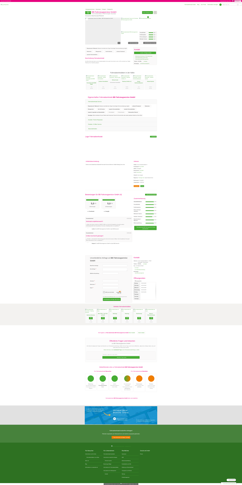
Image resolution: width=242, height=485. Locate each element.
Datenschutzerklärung (108, 296)
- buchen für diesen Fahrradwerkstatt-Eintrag (151, 386)
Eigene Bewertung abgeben (151, 194)
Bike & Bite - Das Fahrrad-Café (103, 314)
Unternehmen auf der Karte (90, 453)
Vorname (92, 280)
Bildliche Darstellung (94, 273)
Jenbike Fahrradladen (103, 81)
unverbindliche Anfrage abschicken (112, 299)
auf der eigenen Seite (139, 385)
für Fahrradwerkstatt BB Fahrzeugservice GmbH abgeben (91, 386)
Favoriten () (229, 483)
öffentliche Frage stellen (121, 357)
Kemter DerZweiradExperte (139, 82)
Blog (198, 4)
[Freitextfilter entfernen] (238, 4)
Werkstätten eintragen (212, 4)
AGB (123, 457)
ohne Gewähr (132, 332)
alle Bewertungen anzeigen (150, 42)
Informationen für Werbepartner (109, 470)
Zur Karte (136, 267)
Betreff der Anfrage (94, 265)
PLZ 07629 (141, 166)
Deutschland (138, 172)
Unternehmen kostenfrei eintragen (110, 457)
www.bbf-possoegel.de (144, 63)
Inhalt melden (141, 332)
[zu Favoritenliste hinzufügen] (87, 19)
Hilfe (230, 1)
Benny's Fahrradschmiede (151, 314)
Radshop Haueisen (91, 315)
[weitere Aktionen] (155, 12)
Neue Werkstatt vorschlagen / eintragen (121, 437)
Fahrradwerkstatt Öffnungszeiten (141, 59)
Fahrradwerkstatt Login (224, 1)
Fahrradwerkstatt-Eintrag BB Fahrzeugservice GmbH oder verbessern (127, 386)
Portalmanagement (125, 477)
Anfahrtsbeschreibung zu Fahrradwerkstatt (143, 56)
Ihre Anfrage (93, 268)
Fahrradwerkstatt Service (95, 101)
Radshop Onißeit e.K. (127, 81)
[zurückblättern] (88, 31)
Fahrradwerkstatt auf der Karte (141, 57)
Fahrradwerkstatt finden (190, 4)
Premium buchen (108, 460)
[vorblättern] (118, 31)
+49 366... (140, 61)
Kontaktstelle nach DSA (126, 464)
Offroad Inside (115, 79)
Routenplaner (153, 136)
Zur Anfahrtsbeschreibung (140, 269)
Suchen (240, 5)
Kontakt (142, 186)
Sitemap (123, 473)
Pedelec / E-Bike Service (95, 124)
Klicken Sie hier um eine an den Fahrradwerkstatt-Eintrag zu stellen (121, 349)
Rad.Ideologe (139, 313)
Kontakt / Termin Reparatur (95, 119)
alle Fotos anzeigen (134, 42)
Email (91, 287)
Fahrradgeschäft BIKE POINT (91, 83)
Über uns (87, 460)
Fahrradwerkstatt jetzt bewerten (145, 228)
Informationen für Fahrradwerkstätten (110, 467)
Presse (141, 453)
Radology (115, 313)
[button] (103, 31)
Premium (154, 74)
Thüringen (141, 170)
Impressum (124, 453)
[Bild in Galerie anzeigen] (130, 24)
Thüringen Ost (141, 177)
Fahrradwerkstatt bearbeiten (109, 453)
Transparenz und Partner (127, 470)
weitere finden (103, 385)
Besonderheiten (92, 128)
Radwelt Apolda (150, 81)
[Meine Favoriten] (220, 4)
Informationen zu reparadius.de (91, 467)
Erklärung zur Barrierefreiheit (127, 467)
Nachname (92, 284)
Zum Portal (203, 4)
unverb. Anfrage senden (147, 12)
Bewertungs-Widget (107, 464)
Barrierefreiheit (231, 479)
